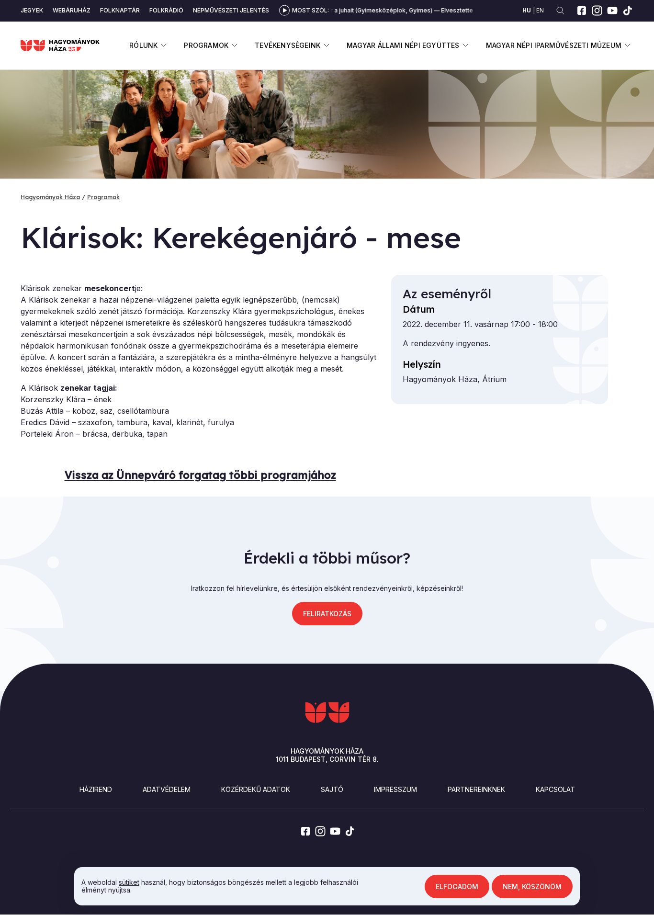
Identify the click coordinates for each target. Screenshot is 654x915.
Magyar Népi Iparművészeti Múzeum (553, 45)
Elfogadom (457, 886)
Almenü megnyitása (163, 45)
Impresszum (395, 789)
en (540, 10)
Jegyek (32, 10)
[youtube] (612, 10)
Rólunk (143, 45)
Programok (206, 45)
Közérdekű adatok (255, 789)
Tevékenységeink (287, 45)
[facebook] (581, 10)
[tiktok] (627, 10)
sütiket (129, 882)
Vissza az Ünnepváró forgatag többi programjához (200, 475)
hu (526, 10)
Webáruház (71, 10)
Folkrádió (166, 10)
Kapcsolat (555, 789)
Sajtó (332, 789)
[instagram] (597, 10)
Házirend (95, 789)
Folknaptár (120, 10)
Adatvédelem (167, 789)
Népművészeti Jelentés (231, 10)
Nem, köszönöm (532, 886)
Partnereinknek (476, 789)
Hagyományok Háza (50, 197)
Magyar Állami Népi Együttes (403, 45)
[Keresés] (560, 11)
